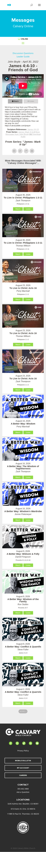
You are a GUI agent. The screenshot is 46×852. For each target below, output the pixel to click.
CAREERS (23, 775)
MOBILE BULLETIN (23, 761)
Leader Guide (23, 56)
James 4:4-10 (33, 129)
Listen (32, 101)
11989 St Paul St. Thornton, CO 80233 (23, 814)
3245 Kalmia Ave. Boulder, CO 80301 (23, 803)
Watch (16, 101)
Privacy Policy (23, 750)
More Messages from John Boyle (22, 133)
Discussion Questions (23, 53)
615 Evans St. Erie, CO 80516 (23, 809)
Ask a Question (23, 792)
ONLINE (24, 39)
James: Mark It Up (26, 132)
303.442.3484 (23, 789)
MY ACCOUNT (23, 768)
